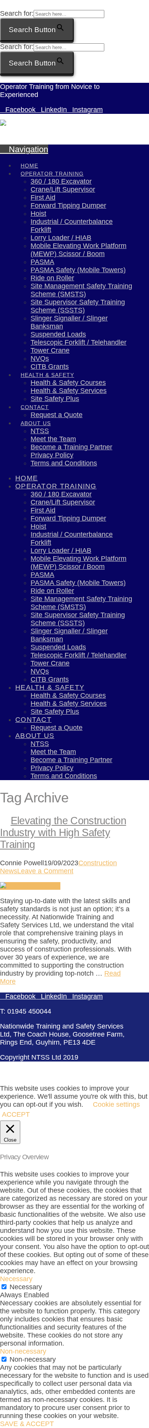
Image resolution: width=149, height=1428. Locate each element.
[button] (4, 5)
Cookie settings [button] (116, 1104)
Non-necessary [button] (23, 1351)
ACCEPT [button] (16, 1114)
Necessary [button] (16, 1279)
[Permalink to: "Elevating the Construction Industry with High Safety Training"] (30, 886)
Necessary (26, 1287)
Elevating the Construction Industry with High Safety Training (63, 832)
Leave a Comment (45, 871)
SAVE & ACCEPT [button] (27, 1424)
